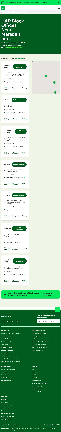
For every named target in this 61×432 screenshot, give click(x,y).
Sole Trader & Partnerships (39, 333)
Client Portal (4, 344)
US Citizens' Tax (5, 356)
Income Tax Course (6, 408)
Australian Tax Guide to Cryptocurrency (11, 361)
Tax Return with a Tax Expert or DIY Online (22, 428)
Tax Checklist (35, 372)
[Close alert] (59, 2)
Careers (3, 410)
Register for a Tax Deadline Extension (11, 333)
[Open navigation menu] (59, 8)
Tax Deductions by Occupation (40, 383)
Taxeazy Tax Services (37, 350)
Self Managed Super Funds (8, 369)
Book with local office (6, 336)
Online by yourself (6, 341)
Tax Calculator (35, 374)
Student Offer (4, 377)
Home (2, 12)
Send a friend (4, 374)
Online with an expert (6, 347)
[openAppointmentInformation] (24, 112)
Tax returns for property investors (10, 358)
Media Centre (4, 402)
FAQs (33, 369)
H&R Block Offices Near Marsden (19, 431)
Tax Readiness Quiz (37, 386)
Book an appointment (19, 66)
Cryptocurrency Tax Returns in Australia (44, 428)
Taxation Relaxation (37, 389)
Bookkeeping (35, 338)
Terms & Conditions (6, 424)
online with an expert (14, 47)
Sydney (17, 12)
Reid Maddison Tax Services (39, 344)
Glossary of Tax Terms (37, 392)
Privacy (16, 424)
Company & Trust (36, 336)
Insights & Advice (36, 380)
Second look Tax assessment (8, 353)
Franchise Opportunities (7, 416)
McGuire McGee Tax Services (39, 347)
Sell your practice (5, 419)
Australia (8, 12)
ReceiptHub (35, 377)
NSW (12, 12)
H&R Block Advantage (7, 405)
